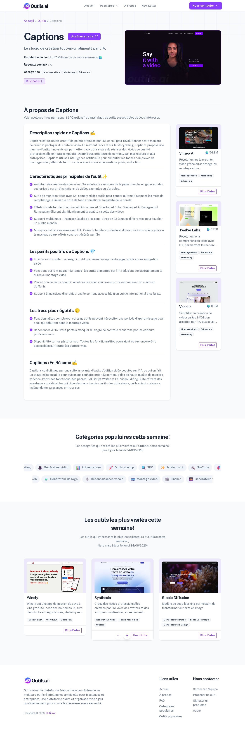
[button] (126, 635)
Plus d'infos (207, 191)
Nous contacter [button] (203, 5)
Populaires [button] (107, 5)
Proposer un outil (204, 695)
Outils (42, 21)
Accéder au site (82, 36)
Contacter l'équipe (205, 689)
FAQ (162, 700)
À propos (130, 5)
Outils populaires (170, 716)
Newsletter (149, 5)
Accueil (89, 5)
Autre (197, 710)
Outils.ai (50, 713)
